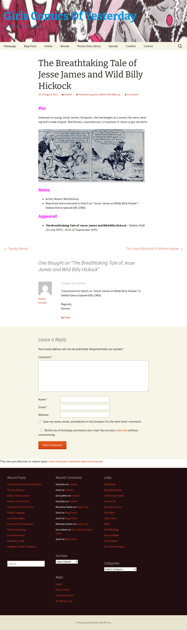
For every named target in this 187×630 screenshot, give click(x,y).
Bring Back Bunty (113, 490)
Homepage (10, 46)
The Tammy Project (114, 546)
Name (43, 399)
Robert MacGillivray (109, 94)
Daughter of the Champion (21, 546)
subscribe (122, 430)
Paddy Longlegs (16, 512)
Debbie (68, 94)
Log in (59, 584)
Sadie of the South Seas (20, 507)
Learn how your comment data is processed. (76, 461)
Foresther (109, 512)
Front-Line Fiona (16, 535)
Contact (148, 46)
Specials (113, 46)
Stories (48, 46)
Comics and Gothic (114, 495)
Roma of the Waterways (20, 524)
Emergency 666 (15, 541)
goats (94, 94)
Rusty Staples (111, 535)
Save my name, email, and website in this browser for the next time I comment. (92, 421)
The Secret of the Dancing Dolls (24, 484)
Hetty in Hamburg (16, 529)
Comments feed (64, 595)
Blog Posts (30, 46)
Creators (131, 46)
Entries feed (62, 589)
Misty (107, 524)
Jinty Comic (110, 518)
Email (42, 407)
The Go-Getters (15, 490)
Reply (67, 317)
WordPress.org (64, 601)
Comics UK (110, 501)
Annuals (64, 46)
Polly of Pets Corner (18, 495)
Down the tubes (112, 507)
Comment (45, 357)
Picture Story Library (89, 46)
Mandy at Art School (18, 501)
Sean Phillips (111, 541)
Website (43, 415)
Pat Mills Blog (111, 529)
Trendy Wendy (16, 248)
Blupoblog (109, 484)
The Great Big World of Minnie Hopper (154, 248)
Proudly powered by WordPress (93, 622)
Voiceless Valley (16, 518)
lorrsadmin (133, 94)
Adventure (84, 94)
